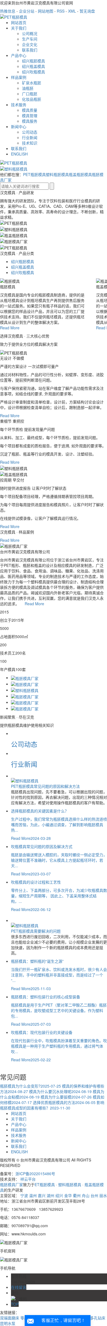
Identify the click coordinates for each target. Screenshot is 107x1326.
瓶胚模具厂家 (11, 1184)
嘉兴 (42, 1195)
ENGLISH (19, 154)
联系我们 (29, 50)
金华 (68, 1195)
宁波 (24, 1195)
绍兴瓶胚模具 (33, 61)
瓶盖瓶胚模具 (80, 174)
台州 (94, 1195)
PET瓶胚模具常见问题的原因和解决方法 (45, 786)
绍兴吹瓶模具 (33, 71)
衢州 (77, 1195)
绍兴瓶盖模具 (33, 66)
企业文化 (29, 44)
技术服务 (18, 104)
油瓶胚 (27, 88)
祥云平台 (28, 1179)
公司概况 (29, 33)
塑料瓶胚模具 (57, 174)
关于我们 (18, 28)
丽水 (103, 1195)
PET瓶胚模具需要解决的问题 (36, 931)
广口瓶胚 (29, 93)
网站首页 (18, 22)
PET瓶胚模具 (34, 174)
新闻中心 (18, 126)
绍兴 (59, 1195)
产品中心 (18, 55)
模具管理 (29, 115)
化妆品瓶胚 (31, 99)
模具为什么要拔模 (66, 1097)
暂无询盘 (87, 11)
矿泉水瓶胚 (31, 82)
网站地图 (45, 11)
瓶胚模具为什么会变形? (30, 1086)
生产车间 (29, 39)
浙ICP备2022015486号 (35, 1173)
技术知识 (29, 143)
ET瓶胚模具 (45, 1184)
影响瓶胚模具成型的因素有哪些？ (52, 1105)
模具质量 (29, 110)
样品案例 (18, 77)
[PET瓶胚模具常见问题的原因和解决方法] (24, 780)
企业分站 (26, 11)
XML (72, 11)
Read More (9, 327)
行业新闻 (29, 137)
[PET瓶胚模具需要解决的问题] (24, 924)
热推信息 (7, 11)
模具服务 (29, 121)
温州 (33, 1195)
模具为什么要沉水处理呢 (60, 1091)
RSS (60, 11)
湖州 (50, 1195)
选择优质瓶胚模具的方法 (64, 1102)
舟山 (85, 1195)
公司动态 (29, 132)
